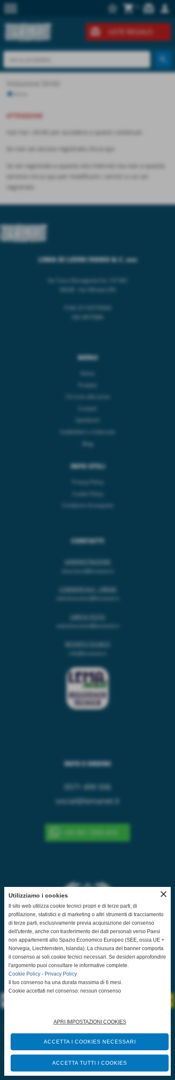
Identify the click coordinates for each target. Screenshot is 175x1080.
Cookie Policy (24, 974)
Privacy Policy (61, 974)
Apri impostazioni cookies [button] (90, 1022)
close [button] (163, 894)
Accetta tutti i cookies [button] (89, 1063)
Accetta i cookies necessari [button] (90, 1042)
